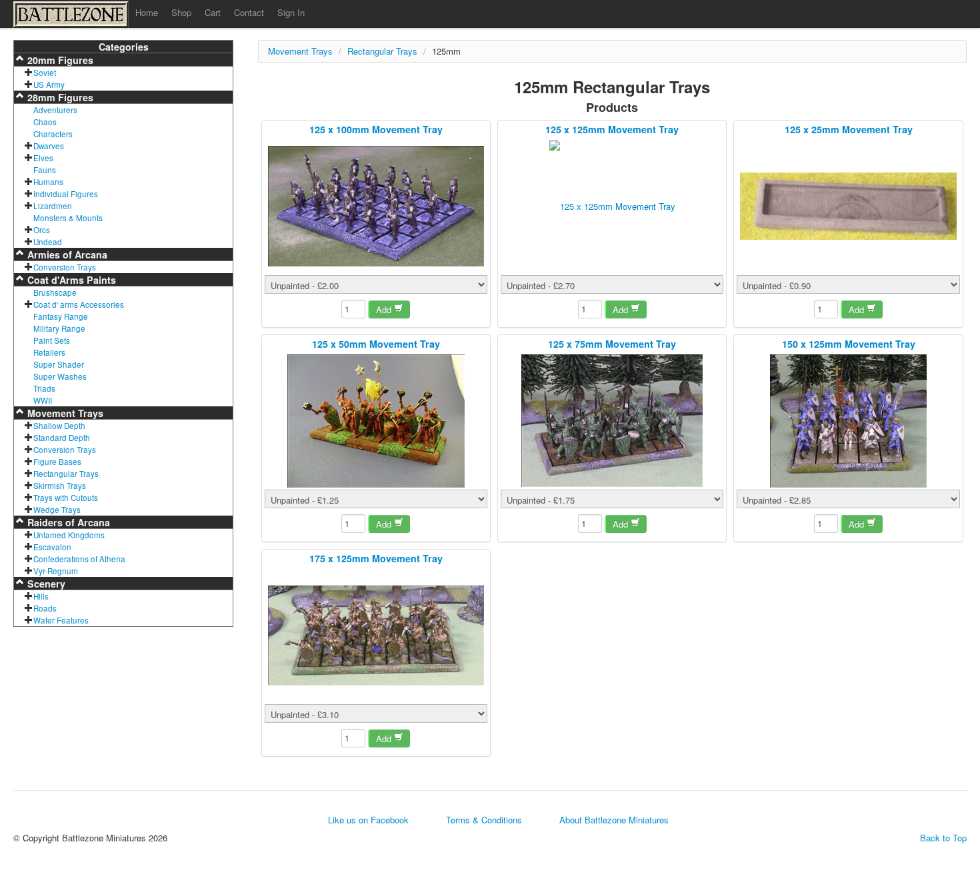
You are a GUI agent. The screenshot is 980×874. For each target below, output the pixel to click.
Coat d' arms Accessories (78, 304)
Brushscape (55, 292)
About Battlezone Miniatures (614, 819)
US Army (49, 84)
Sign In (291, 12)
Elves (43, 158)
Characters (53, 134)
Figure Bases (57, 461)
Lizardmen (52, 206)
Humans (48, 182)
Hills (41, 596)
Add (385, 309)
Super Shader (58, 364)
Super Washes (60, 376)
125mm (446, 51)
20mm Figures (59, 60)
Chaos (45, 122)
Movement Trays (64, 413)
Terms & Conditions (484, 819)
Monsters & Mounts (68, 218)
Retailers (49, 352)
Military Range (59, 328)
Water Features (61, 620)
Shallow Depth (59, 425)
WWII (42, 400)
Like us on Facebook (368, 819)
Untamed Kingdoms (69, 535)
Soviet (44, 72)
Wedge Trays (57, 509)
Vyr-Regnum (55, 571)
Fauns (44, 170)
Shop (181, 12)
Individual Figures (65, 194)
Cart (213, 12)
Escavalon (52, 547)
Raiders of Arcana (67, 522)
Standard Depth (61, 437)
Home (146, 12)
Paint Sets (51, 340)
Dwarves (48, 146)
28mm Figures (59, 97)
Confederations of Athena (79, 559)
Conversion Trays (64, 267)
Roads (45, 608)
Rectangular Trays (66, 473)
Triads (44, 388)
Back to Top (943, 838)
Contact (249, 12)
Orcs (41, 229)
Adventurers (55, 110)
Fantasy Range (60, 316)
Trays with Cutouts (65, 497)
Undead (47, 241)
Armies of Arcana (66, 254)
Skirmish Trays (59, 485)
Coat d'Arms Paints (70, 279)
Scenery (45, 583)
